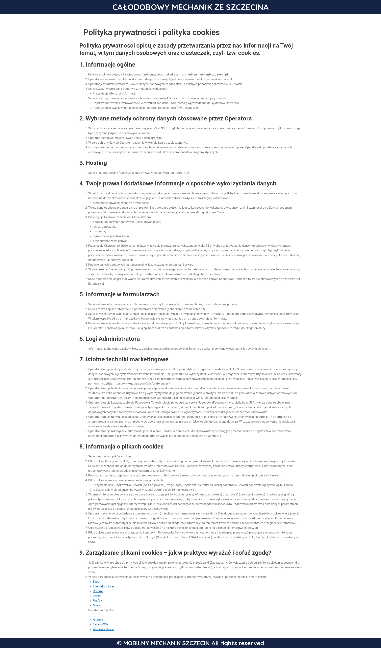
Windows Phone (103, 629)
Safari (97, 596)
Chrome (98, 591)
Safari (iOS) (100, 624)
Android (98, 619)
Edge (96, 581)
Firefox (97, 600)
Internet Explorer (103, 586)
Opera (97, 605)
